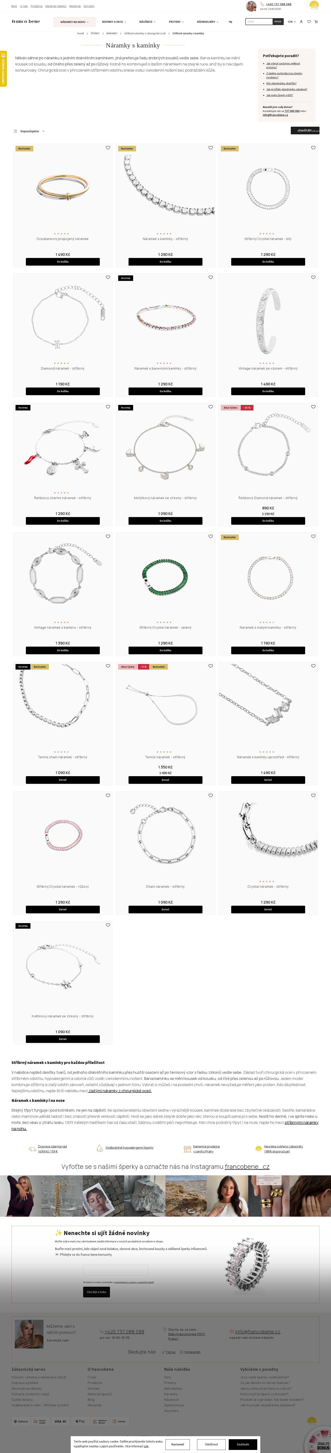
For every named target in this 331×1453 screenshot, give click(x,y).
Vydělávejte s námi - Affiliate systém (40, 1405)
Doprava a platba (24, 1383)
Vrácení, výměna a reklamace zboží (38, 1377)
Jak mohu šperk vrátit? (279, 95)
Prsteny (170, 1383)
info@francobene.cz (275, 115)
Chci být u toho (96, 1292)
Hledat (277, 21)
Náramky (171, 1394)
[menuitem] (74, 22)
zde (146, 1447)
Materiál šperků (55, 6)
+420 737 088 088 (279, 4)
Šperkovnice (174, 1405)
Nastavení (177, 1444)
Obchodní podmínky (26, 1389)
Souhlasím (243, 1444)
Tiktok (169, 1352)
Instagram (193, 1352)
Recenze (75, 6)
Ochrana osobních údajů (30, 1394)
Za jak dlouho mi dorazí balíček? (265, 1383)
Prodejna (37, 6)
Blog (14, 6)
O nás (24, 6)
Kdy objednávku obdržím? (281, 84)
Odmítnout (211, 1444)
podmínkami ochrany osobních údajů (134, 1282)
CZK (290, 22)
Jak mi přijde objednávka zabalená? (286, 89)
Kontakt (89, 6)
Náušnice (171, 1400)
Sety (167, 1377)
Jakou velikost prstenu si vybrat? (266, 1389)
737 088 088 (292, 111)
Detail (62, 780)
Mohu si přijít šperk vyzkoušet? (264, 1394)
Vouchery (171, 1411)
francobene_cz (247, 1166)
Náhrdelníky (173, 1389)
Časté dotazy (22, 1400)
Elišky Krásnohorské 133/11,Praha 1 (187, 1336)
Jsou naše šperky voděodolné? (264, 1377)
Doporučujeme (29, 131)
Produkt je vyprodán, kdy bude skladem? (272, 1400)
